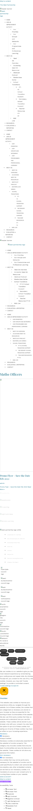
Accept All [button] (14, 686)
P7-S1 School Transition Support (20, 201)
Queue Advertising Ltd (22, 668)
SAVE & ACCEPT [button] (5, 777)
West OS (9, 167)
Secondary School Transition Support (24, 351)
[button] (5, 781)
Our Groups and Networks (15, 151)
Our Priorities (17, 319)
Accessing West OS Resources (15, 177)
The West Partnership (7, 5)
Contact (9, 237)
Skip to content (5, 1)
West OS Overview (19, 331)
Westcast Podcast (19, 338)
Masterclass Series (19, 341)
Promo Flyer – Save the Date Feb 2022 (15, 477)
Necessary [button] (3, 734)
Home (8, 134)
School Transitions (19, 343)
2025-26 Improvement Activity (10, 139)
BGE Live (14, 227)
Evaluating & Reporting (11, 233)
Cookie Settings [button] (5, 686)
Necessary (6, 736)
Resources (10, 230)
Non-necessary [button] (5, 755)
